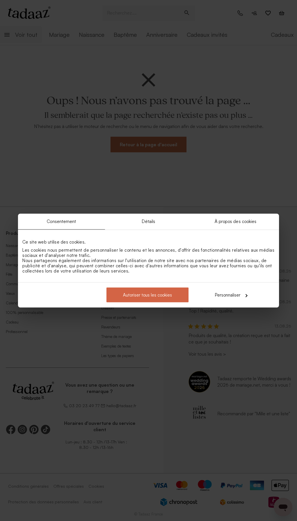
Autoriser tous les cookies (147, 295)
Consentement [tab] (61, 221)
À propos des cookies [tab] (236, 221)
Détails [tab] (148, 221)
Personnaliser (227, 295)
